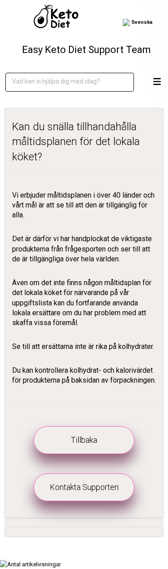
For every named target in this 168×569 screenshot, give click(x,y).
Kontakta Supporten (84, 487)
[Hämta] (82, 280)
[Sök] (121, 82)
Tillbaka (84, 440)
